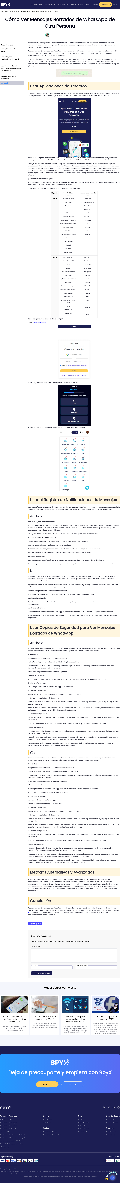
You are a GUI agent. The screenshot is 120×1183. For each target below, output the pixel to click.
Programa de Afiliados (50, 1132)
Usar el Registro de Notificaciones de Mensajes (10, 58)
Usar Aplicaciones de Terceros (8, 50)
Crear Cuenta (47, 1120)
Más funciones (5, 1147)
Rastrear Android (83, 1129)
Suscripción (79, 1176)
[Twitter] (108, 1108)
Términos (25, 1176)
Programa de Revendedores (52, 1135)
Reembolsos (43, 1176)
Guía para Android (112, 1123)
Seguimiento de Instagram (9, 1123)
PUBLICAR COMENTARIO (41, 973)
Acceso (95, 4)
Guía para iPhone (111, 1120)
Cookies (50, 1176)
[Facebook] (103, 1108)
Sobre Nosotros (111, 1132)
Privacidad (36, 1176)
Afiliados (56, 1176)
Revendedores (64, 1176)
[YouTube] (113, 1108)
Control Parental (83, 1123)
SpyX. (30, 912)
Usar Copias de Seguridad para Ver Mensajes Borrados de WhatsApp (11, 68)
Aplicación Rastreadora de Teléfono (11, 1144)
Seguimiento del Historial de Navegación (13, 1138)
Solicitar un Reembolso (90, 1176)
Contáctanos (110, 1135)
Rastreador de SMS (6, 1120)
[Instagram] (118, 1108)
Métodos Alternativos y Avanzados (9, 77)
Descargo (72, 1176)
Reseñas (81, 1120)
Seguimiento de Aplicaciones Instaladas (13, 1135)
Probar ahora (106, 4)
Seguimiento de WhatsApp (9, 1129)
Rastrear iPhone (83, 1126)
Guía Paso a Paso (83, 1132)
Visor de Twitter (5, 1132)
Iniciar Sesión (47, 1123)
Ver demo (73, 1084)
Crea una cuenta (39, 323)
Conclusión (5, 83)
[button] (12, 57)
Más (27, 1173)
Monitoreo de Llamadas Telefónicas (11, 1141)
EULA (30, 1176)
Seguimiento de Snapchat (8, 1126)
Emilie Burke (54, 35)
